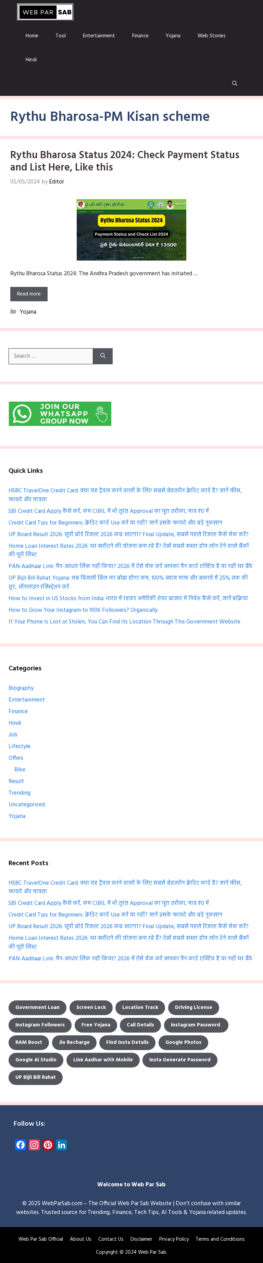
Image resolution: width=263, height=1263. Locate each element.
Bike (19, 769)
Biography (21, 688)
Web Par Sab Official (40, 1239)
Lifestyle (19, 746)
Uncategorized (27, 804)
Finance (140, 36)
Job (13, 735)
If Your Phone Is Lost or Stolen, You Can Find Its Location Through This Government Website (124, 622)
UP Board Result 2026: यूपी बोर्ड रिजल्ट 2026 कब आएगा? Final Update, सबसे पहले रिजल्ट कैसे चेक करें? (129, 534)
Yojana (173, 36)
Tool (60, 36)
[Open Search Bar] (235, 84)
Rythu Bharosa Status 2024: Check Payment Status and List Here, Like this (124, 161)
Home (32, 36)
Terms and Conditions (220, 1239)
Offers (16, 758)
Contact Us (111, 1239)
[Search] (103, 356)
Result (16, 781)
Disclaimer (141, 1239)
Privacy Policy (174, 1239)
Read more (29, 294)
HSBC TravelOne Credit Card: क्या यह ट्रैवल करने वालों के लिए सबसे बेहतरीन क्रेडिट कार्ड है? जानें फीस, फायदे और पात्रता (125, 495)
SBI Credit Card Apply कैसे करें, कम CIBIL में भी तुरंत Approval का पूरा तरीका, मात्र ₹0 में (109, 511)
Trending (19, 793)
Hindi (31, 60)
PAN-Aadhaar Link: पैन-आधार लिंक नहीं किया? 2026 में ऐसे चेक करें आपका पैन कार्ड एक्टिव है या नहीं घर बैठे (130, 566)
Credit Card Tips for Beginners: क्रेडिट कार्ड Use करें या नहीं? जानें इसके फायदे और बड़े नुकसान (115, 523)
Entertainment (99, 36)
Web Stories (212, 36)
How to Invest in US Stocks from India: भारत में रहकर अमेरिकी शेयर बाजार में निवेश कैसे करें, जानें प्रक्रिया (128, 598)
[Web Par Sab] (45, 12)
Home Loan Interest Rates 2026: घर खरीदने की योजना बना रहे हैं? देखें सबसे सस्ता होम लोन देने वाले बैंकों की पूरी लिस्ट (129, 551)
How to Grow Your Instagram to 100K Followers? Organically (83, 610)
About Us (80, 1239)
